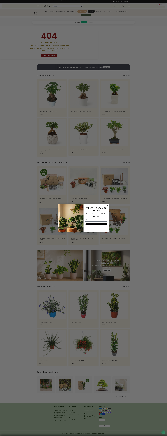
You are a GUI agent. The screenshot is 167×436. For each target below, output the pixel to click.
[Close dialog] (107, 205)
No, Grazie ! (96, 228)
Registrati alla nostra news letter (96, 224)
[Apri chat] (163, 432)
